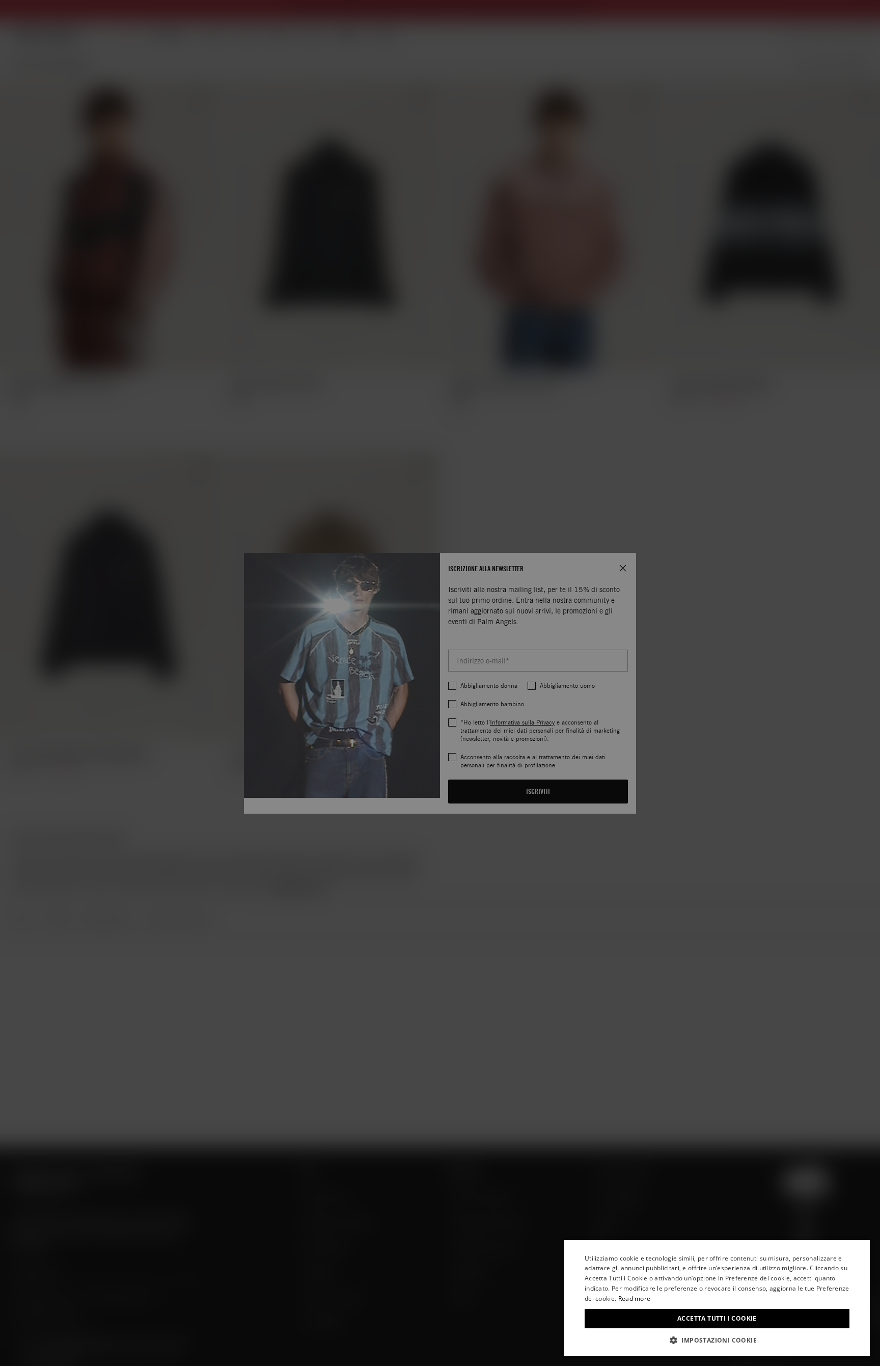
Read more (634, 1298)
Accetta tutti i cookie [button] (717, 1318)
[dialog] (717, 1298)
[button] (717, 1340)
